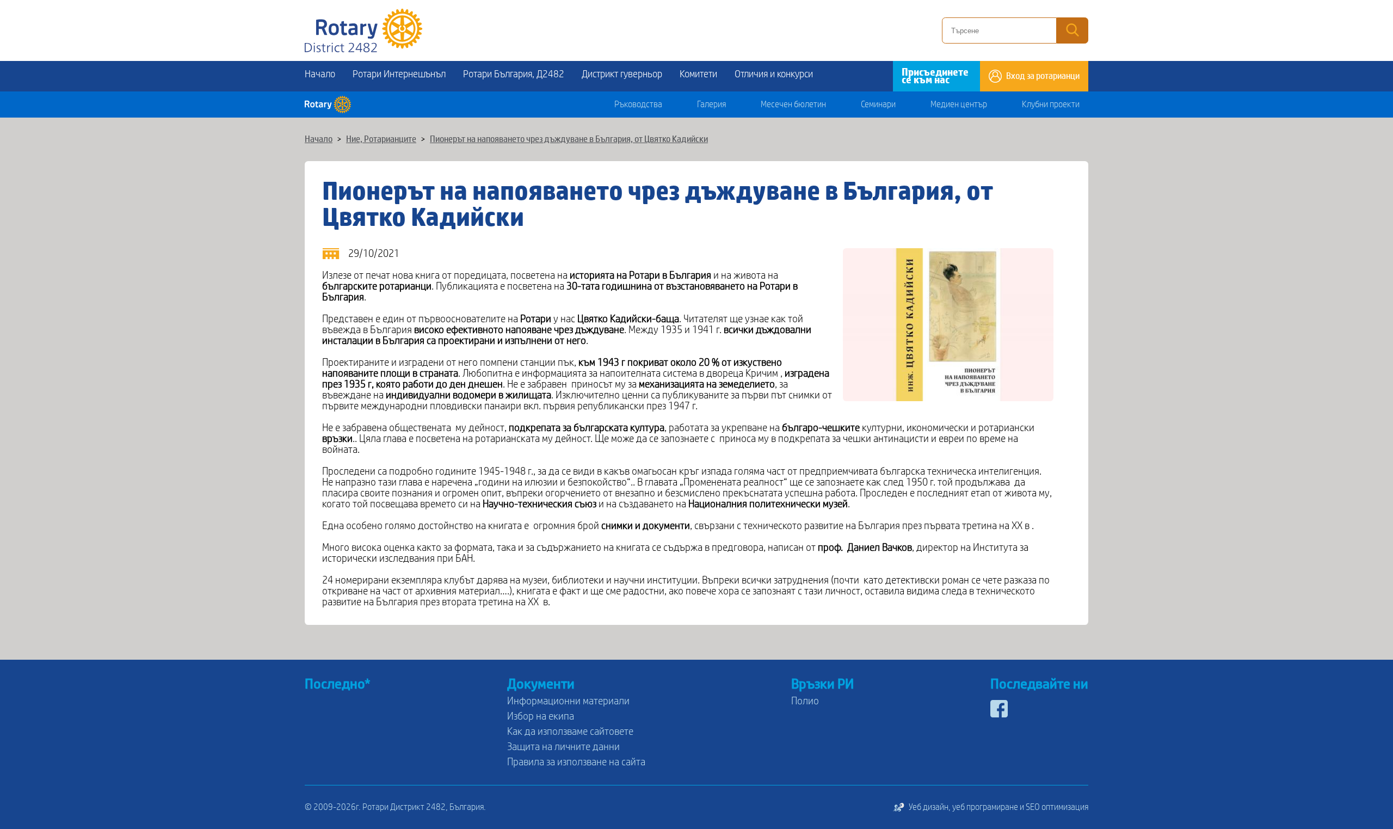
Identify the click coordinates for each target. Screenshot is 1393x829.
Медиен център (958, 104)
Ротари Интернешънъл (399, 74)
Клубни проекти (1051, 104)
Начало (320, 74)
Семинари (878, 104)
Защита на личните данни (563, 746)
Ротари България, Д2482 (513, 74)
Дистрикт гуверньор (622, 74)
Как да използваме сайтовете (570, 731)
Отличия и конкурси (774, 74)
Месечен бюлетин (793, 104)
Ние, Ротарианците (381, 139)
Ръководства (638, 104)
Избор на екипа (540, 716)
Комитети (698, 74)
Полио (805, 701)
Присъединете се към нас (935, 76)
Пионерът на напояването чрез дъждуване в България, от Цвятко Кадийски (569, 139)
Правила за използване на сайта (576, 762)
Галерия (711, 104)
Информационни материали (568, 701)
